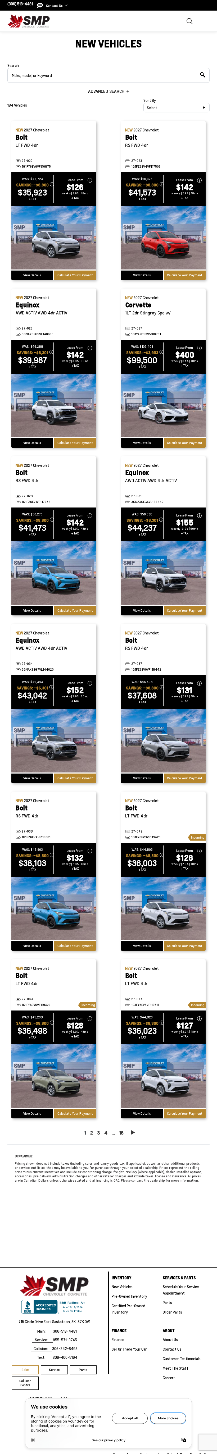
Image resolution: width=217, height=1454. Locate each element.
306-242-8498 (65, 1348)
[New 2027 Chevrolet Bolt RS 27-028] (53, 573)
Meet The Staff (175, 1368)
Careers (169, 1377)
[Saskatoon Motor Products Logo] (28, 21)
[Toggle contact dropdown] (66, 5)
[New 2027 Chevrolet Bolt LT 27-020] (53, 238)
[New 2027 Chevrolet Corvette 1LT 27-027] (163, 406)
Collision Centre (25, 1383)
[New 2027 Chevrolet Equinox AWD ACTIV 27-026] (53, 406)
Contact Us (172, 1349)
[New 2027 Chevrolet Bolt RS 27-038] (53, 909)
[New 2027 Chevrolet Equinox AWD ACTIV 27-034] (53, 741)
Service (54, 1370)
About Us (170, 1339)
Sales (25, 1370)
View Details (32, 275)
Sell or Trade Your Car (129, 1349)
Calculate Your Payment (75, 275)
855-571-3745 (65, 1339)
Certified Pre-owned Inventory (128, 1308)
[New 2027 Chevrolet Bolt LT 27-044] (163, 1076)
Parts (83, 1370)
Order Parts (172, 1312)
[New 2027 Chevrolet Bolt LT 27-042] (163, 909)
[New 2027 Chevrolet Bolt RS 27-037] (163, 741)
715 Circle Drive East (35, 1321)
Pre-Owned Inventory (129, 1296)
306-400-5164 (65, 1357)
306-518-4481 (65, 1331)
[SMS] (40, 5)
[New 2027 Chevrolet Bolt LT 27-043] (53, 1076)
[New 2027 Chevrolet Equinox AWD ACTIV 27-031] (163, 573)
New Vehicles (122, 1286)
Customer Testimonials (182, 1358)
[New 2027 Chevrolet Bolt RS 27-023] (163, 238)
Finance (118, 1339)
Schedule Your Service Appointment (181, 1289)
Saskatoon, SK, (64, 1321)
